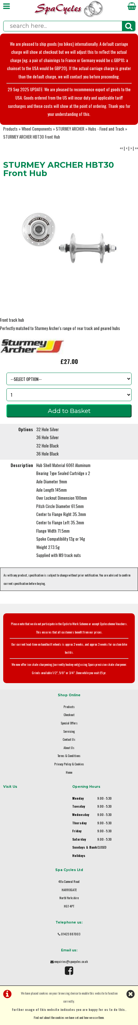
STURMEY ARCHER (70, 129)
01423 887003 (70, 934)
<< (121, 148)
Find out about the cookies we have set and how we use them (69, 1017)
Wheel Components (37, 129)
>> (136, 148)
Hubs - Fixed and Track (106, 129)
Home (69, 772)
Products (10, 129)
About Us (69, 747)
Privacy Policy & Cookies (69, 764)
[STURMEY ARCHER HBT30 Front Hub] (69, 237)
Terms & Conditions (69, 755)
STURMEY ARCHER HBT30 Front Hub (31, 137)
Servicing (69, 731)
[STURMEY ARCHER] (32, 353)
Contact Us (69, 739)
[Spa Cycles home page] (69, 16)
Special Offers (69, 723)
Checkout (69, 714)
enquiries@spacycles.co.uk (71, 961)
